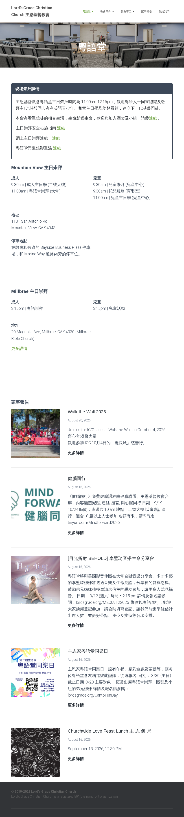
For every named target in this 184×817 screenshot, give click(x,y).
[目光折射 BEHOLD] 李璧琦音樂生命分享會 (111, 558)
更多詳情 (19, 348)
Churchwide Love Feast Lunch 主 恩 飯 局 (109, 731)
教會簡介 (106, 11)
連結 (153, 118)
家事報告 (146, 11)
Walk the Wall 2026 (87, 411)
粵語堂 (87, 11)
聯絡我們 (164, 11)
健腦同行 (77, 478)
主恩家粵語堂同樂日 (88, 651)
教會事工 (126, 11)
